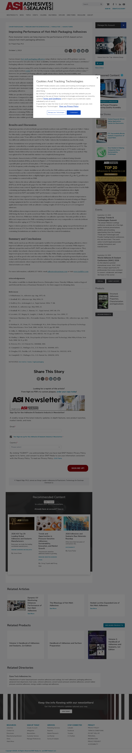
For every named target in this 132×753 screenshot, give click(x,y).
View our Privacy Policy (68, 106)
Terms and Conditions (52, 99)
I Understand (74, 112)
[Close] (97, 78)
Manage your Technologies (56, 112)
